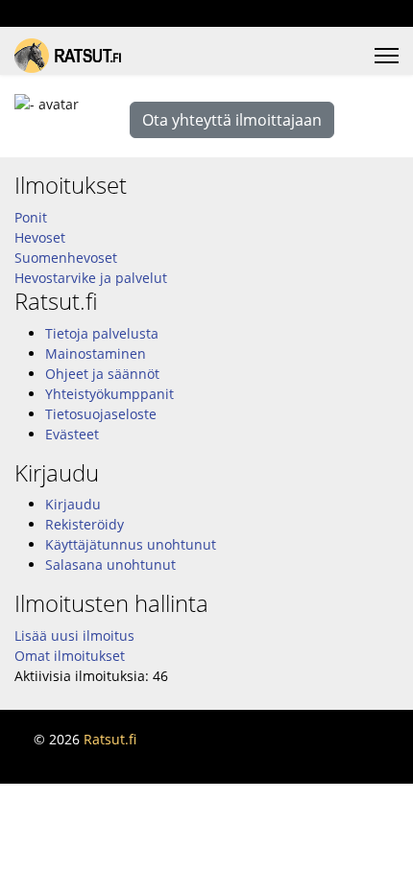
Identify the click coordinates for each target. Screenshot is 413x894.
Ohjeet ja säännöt (102, 374)
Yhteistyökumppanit (109, 394)
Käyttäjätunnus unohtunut (130, 544)
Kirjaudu (73, 504)
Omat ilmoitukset (69, 656)
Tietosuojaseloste (101, 414)
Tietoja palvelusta (101, 333)
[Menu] (387, 55)
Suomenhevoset (65, 257)
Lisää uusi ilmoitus (74, 635)
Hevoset (39, 237)
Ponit (30, 217)
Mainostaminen (95, 353)
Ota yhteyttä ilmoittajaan (232, 119)
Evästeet (72, 434)
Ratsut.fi (110, 739)
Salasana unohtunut (110, 564)
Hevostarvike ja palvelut (90, 278)
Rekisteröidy (84, 524)
